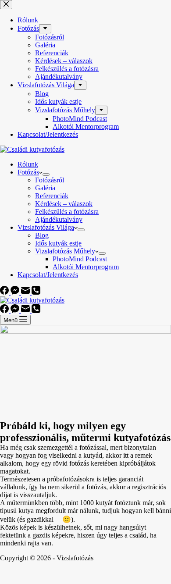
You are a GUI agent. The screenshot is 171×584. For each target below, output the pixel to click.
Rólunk (28, 164)
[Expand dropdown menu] (46, 174)
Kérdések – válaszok (64, 203)
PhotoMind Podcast (80, 259)
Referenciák (51, 195)
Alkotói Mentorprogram (86, 267)
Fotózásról (49, 180)
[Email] (26, 292)
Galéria (45, 188)
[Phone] (36, 292)
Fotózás (28, 172)
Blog (42, 235)
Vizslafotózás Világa (46, 227)
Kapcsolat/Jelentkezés (48, 274)
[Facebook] (5, 292)
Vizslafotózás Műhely (65, 251)
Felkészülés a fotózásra (67, 211)
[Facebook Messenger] (16, 292)
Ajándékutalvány (58, 219)
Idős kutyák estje (58, 243)
